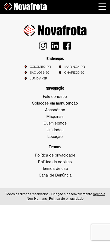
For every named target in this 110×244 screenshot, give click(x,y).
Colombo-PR (40, 66)
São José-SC (39, 72)
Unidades (55, 130)
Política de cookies (55, 162)
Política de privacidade (55, 155)
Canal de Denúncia (55, 175)
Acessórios (55, 110)
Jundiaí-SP (38, 78)
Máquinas (55, 117)
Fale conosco (55, 97)
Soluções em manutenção (55, 103)
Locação (55, 137)
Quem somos (55, 123)
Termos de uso (55, 169)
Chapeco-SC (74, 72)
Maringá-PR (74, 66)
